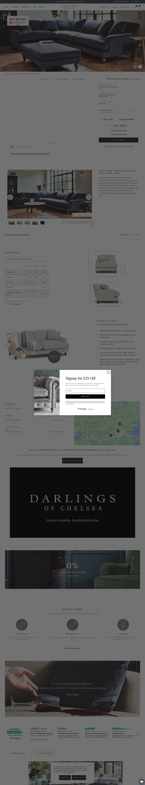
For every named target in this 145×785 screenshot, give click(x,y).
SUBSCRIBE (85, 396)
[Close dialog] (108, 372)
